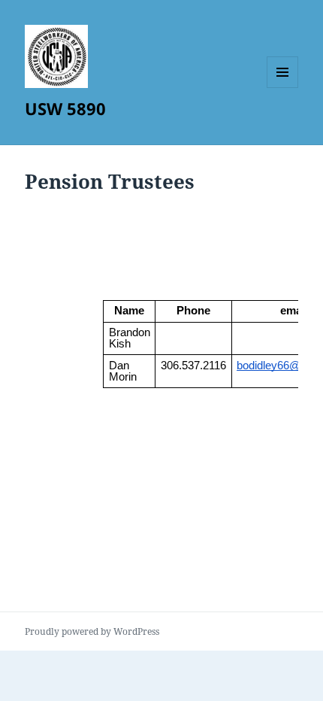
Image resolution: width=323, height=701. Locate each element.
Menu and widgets (282, 87)
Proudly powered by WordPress (92, 631)
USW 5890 (65, 108)
